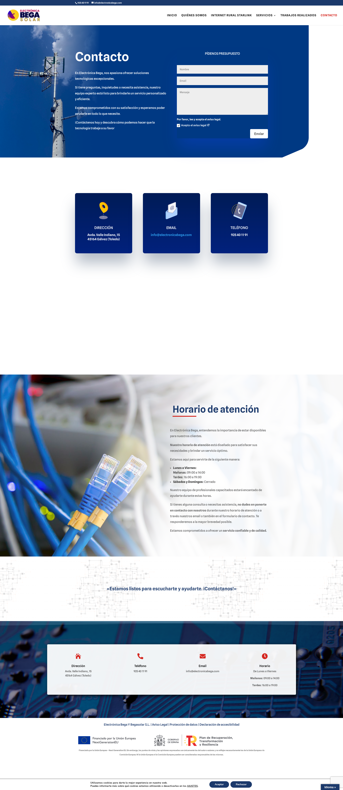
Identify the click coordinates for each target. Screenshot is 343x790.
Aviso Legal (160, 724)
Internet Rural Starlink (231, 15)
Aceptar (219, 784)
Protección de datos (184, 724)
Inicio (172, 15)
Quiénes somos (194, 15)
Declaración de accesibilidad (219, 724)
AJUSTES (192, 786)
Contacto (329, 15)
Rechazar (241, 784)
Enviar (259, 134)
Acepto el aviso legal (194, 125)
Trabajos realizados (298, 15)
